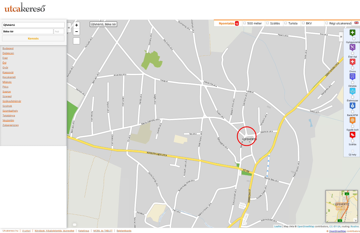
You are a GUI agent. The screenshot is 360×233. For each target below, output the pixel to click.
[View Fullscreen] (76, 41)
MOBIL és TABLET (102, 230)
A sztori (26, 230)
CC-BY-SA (334, 226)
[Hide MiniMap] (355, 220)
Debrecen (8, 53)
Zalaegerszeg (10, 125)
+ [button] (76, 25)
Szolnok (7, 106)
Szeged (6, 96)
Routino (355, 226)
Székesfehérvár (11, 101)
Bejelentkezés (124, 230)
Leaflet (278, 226)
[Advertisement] (159, 9)
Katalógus (83, 230)
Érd (4, 62)
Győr (5, 67)
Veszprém (8, 120)
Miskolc (7, 82)
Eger (5, 58)
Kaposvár (8, 72)
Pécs (5, 86)
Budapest (8, 48)
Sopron (6, 91)
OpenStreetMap (305, 226)
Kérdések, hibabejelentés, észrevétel (54, 230)
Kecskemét (9, 77)
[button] (33, 38)
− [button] (76, 31)
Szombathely (10, 110)
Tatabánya (8, 115)
